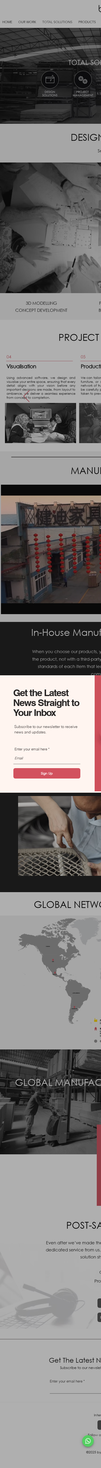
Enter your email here (31, 749)
